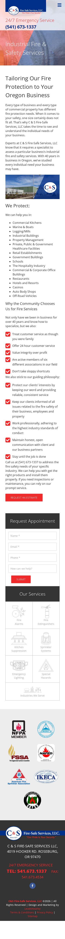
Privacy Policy (45, 912)
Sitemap (33, 916)
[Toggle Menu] (59, 5)
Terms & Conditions (22, 912)
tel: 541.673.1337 (27, 871)
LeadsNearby (32, 908)
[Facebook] (32, 886)
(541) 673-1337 (20, 27)
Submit (20, 579)
